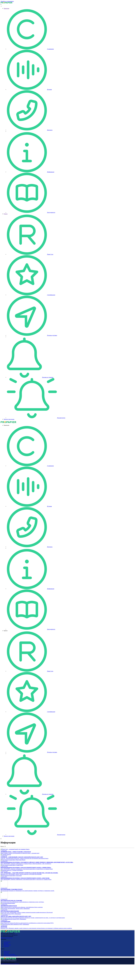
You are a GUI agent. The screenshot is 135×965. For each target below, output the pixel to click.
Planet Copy (50, 254)
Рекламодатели (61, 417)
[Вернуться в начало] (6, 3)
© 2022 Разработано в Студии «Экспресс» (10, 963)
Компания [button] (6, 425)
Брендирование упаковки (10, 955)
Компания (6, 8)
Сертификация (51, 295)
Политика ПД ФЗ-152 (6, 937)
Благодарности (51, 212)
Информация (50, 172)
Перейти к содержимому (7, 1)
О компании (50, 49)
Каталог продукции (9, 419)
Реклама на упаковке (47, 377)
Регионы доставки (52, 335)
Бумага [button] (6, 630)
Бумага (6, 213)
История (49, 89)
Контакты (49, 130)
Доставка (6, 953)
